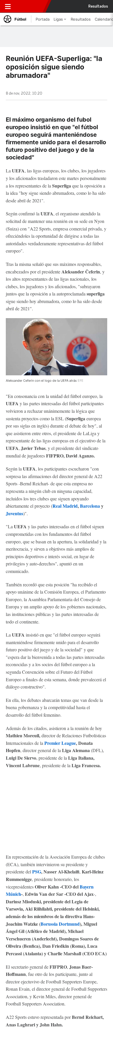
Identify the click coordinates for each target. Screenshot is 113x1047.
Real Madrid (65, 505)
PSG (36, 871)
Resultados (98, 6)
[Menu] (8, 6)
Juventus (14, 513)
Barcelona (90, 505)
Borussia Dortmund (60, 923)
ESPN (31, 6)
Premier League (60, 743)
